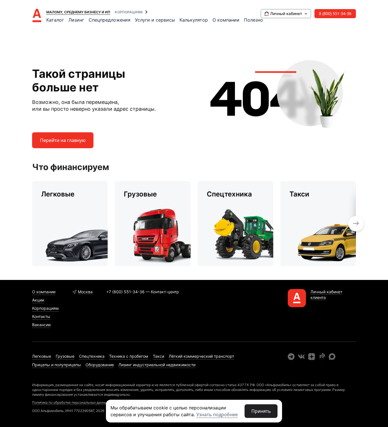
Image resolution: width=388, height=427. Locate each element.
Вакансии (41, 324)
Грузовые (65, 356)
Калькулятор (194, 20)
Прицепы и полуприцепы (56, 364)
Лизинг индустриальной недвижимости (156, 364)
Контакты (41, 316)
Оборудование (99, 364)
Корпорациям (129, 12)
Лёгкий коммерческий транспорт (201, 356)
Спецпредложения (109, 20)
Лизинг (76, 20)
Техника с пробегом (128, 356)
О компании (225, 20)
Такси (158, 356)
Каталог (55, 20)
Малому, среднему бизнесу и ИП (78, 12)
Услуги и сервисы (155, 20)
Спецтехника (92, 356)
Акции (38, 300)
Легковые (41, 356)
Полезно (253, 20)
